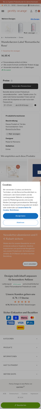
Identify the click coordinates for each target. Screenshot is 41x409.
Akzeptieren (20, 216)
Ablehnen (20, 222)
